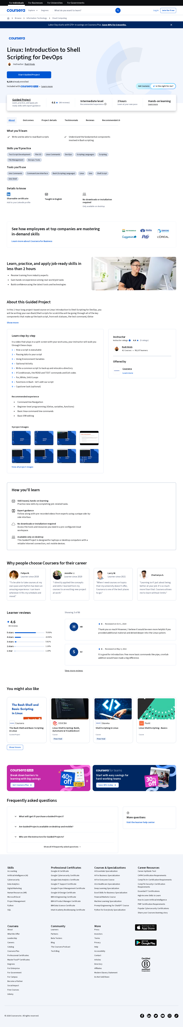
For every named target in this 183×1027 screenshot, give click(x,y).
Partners (54, 934)
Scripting (103, 154)
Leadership (12, 938)
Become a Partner (15, 981)
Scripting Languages (85, 154)
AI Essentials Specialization (106, 871)
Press (96, 929)
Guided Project (21, 100)
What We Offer (13, 934)
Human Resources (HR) (17, 892)
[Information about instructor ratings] (130, 340)
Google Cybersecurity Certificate (65, 875)
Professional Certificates (18, 955)
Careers (10, 942)
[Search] (118, 10)
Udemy (10, 994)
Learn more (47, 86)
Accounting (12, 871)
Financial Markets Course (105, 897)
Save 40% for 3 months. (114, 24)
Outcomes (28, 120)
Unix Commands (15, 173)
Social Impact (13, 985)
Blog (53, 942)
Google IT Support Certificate (63, 884)
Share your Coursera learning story (153, 912)
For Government (14, 972)
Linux (82, 173)
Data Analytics (13, 884)
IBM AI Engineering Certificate (63, 897)
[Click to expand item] (21, 438)
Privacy (97, 942)
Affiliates (98, 968)
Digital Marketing (14, 888)
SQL (9, 909)
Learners (54, 929)
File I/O (38, 154)
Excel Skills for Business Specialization (110, 892)
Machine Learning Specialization (108, 901)
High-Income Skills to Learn (149, 895)
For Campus (12, 977)
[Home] (8, 18)
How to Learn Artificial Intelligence (152, 899)
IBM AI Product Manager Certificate (66, 901)
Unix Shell (13, 178)
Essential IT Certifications (149, 891)
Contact (97, 955)
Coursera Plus (13, 951)
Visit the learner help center (141, 822)
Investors (98, 934)
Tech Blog (55, 951)
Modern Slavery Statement (105, 972)
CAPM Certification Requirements (152, 875)
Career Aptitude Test (147, 871)
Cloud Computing (59, 18)
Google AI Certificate (60, 871)
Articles (97, 959)
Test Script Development (19, 154)
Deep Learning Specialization (106, 888)
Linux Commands (53, 154)
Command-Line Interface (37, 173)
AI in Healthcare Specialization (107, 884)
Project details (49, 120)
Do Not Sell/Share (101, 977)
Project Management (16, 901)
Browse (18, 18)
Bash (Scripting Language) (64, 173)
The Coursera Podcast (60, 946)
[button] (45, 10)
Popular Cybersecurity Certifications (153, 908)
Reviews (90, 120)
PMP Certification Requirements (151, 904)
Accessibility (99, 951)
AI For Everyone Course (104, 879)
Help (96, 946)
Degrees (11, 964)
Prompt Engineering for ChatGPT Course (111, 905)
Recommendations (112, 120)
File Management (16, 160)
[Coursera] (16, 10)
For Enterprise (13, 968)
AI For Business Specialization (107, 875)
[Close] (171, 24)
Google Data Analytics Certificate (65, 879)
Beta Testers (56, 938)
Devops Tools (34, 160)
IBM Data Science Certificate (63, 905)
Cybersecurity (13, 879)
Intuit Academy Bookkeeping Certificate (68, 909)
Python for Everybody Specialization (110, 909)
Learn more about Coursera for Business (32, 241)
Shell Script (102, 173)
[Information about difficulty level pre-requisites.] (105, 104)
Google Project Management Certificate (68, 888)
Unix (90, 173)
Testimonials (71, 120)
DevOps (68, 154)
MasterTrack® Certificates (18, 959)
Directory (98, 964)
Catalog (10, 946)
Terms (97, 938)
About (12, 120)
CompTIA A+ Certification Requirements (155, 879)
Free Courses (13, 989)
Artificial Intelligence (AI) (17, 875)
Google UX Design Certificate (63, 892)
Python (10, 905)
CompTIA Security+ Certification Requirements (151, 885)
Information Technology (37, 18)
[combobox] (81, 10)
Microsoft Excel (13, 897)
